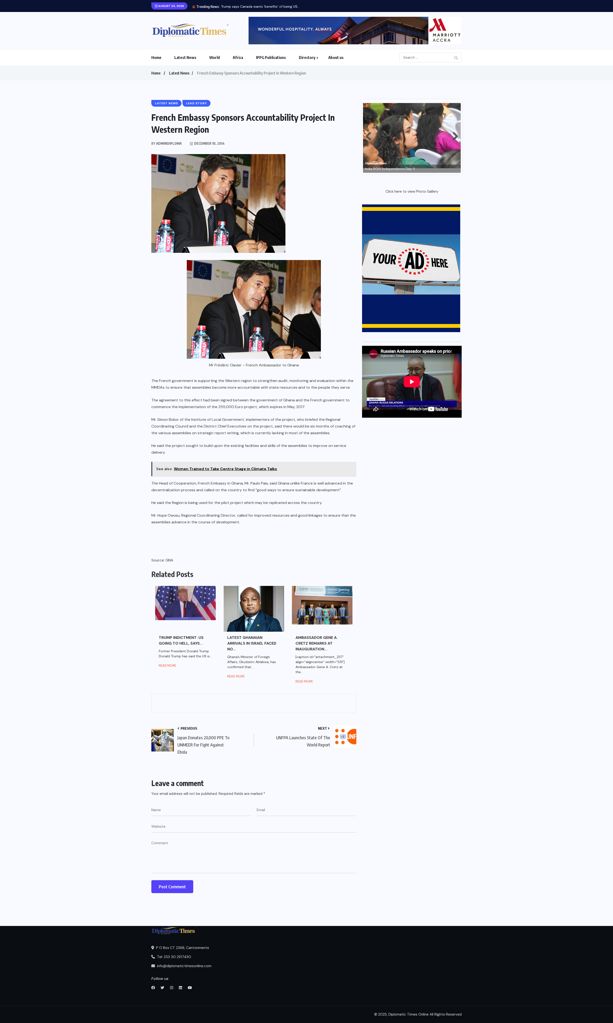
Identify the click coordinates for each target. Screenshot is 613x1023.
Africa (238, 57)
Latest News (185, 57)
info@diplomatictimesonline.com (183, 966)
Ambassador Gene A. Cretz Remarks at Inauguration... (316, 643)
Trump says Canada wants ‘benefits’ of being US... (260, 6)
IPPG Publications (271, 57)
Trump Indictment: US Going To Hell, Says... (181, 640)
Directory (307, 57)
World (214, 57)
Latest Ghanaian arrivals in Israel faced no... (251, 643)
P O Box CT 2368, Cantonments (182, 947)
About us (336, 57)
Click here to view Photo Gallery (412, 191)
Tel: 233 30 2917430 (173, 956)
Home (156, 57)
